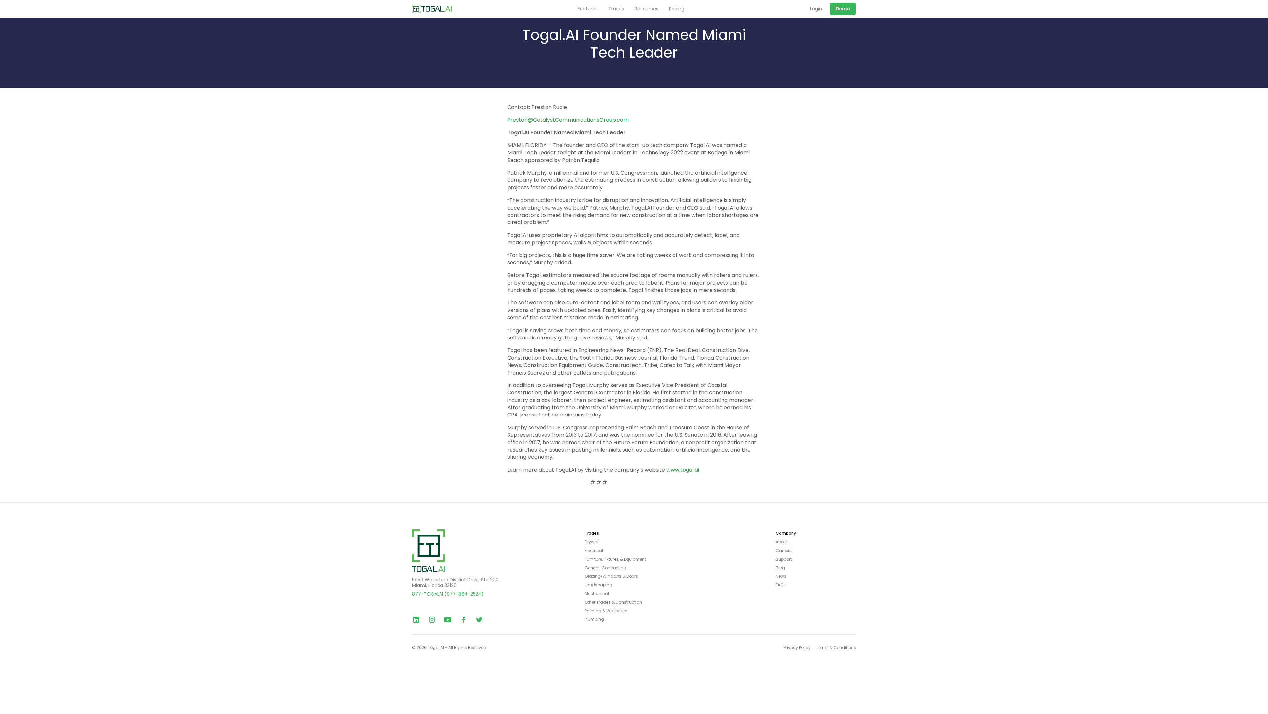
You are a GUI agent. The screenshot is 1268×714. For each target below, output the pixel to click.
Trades (616, 9)
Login (816, 9)
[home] (432, 9)
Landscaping (598, 585)
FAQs (781, 585)
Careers (784, 551)
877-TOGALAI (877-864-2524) (448, 594)
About (782, 542)
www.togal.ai (682, 470)
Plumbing (594, 619)
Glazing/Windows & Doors (611, 576)
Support (784, 559)
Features (588, 9)
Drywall (592, 542)
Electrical (594, 551)
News (781, 576)
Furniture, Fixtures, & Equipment (615, 559)
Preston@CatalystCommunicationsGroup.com (568, 120)
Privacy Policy (797, 647)
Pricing (676, 9)
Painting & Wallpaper (606, 611)
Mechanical (597, 594)
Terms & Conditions (836, 647)
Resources (646, 9)
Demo (843, 8)
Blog (780, 568)
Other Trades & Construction (613, 602)
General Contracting (605, 568)
